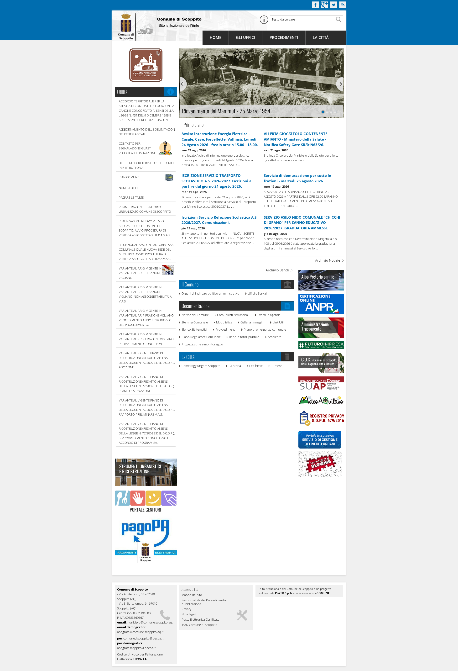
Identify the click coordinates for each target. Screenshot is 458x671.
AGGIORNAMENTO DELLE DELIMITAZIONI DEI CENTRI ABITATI (147, 131)
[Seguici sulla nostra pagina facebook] (315, 7)
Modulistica (224, 322)
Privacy (186, 609)
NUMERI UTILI (128, 188)
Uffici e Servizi (257, 293)
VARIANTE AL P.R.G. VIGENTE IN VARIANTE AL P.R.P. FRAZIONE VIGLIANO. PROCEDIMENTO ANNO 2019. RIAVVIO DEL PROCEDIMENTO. (146, 317)
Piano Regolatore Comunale (201, 337)
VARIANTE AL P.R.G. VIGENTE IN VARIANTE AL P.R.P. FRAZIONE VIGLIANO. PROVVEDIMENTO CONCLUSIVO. (146, 339)
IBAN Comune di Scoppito (199, 625)
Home (215, 37)
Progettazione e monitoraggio (202, 344)
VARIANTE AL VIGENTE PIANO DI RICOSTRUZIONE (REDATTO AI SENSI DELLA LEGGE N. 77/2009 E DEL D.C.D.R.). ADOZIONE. (147, 360)
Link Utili (278, 322)
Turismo (276, 366)
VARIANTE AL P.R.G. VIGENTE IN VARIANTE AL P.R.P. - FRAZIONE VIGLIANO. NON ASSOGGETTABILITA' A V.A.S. (145, 294)
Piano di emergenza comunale (265, 329)
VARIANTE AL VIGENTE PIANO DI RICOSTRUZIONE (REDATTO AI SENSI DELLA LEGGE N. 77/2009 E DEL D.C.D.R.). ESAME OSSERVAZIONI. (147, 384)
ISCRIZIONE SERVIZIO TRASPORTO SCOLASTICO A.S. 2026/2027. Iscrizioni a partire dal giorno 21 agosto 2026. (216, 181)
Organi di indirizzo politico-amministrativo (210, 293)
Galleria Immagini (252, 322)
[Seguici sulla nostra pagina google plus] (324, 7)
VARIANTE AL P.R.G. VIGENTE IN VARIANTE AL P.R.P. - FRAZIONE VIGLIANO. (140, 273)
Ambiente (274, 337)
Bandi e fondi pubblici (244, 337)
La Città (321, 37)
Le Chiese (256, 366)
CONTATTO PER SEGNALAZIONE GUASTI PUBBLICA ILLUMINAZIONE (137, 148)
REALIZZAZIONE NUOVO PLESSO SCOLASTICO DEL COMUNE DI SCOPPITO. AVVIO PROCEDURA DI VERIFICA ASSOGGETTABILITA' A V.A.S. (145, 228)
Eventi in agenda (269, 315)
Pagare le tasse (131, 197)
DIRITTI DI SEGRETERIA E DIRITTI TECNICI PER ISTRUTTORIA (146, 165)
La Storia (235, 366)
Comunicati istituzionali (233, 315)
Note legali (189, 614)
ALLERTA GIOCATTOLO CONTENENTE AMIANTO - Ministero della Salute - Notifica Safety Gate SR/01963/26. (295, 139)
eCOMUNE (322, 593)
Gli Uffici (245, 37)
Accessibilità (190, 590)
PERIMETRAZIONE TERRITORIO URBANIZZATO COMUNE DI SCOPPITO (145, 209)
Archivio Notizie (327, 260)
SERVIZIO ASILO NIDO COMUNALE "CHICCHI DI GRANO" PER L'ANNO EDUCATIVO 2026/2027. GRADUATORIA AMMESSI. (302, 222)
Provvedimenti (225, 329)
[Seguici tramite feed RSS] (342, 7)
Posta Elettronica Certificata (200, 620)
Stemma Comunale (195, 322)
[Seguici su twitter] (333, 7)
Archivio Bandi (277, 270)
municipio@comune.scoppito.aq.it (150, 622)
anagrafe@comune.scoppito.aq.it (140, 632)
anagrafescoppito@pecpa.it (136, 648)
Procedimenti (284, 37)
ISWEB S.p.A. (283, 593)
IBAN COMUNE (129, 177)
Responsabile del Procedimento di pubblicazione (205, 602)
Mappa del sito (192, 595)
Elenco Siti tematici (194, 329)
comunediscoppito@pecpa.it (143, 638)
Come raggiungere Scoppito (201, 366)
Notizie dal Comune (195, 315)
